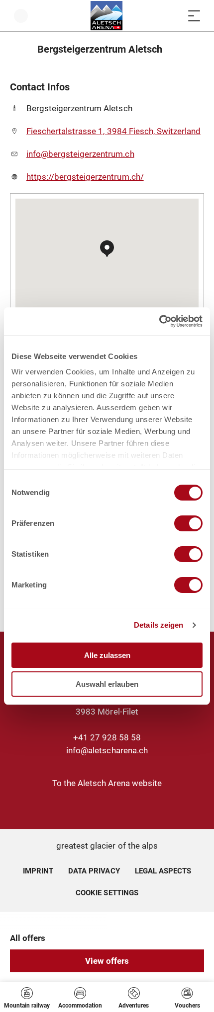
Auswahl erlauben (107, 684)
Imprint (38, 871)
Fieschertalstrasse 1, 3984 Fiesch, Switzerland (113, 131)
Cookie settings (107, 891)
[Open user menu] (21, 15)
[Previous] (18, 49)
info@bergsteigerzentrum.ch (80, 154)
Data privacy (93, 871)
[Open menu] (194, 15)
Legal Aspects (163, 871)
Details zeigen (158, 625)
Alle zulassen (107, 655)
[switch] (188, 523)
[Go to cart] (174, 15)
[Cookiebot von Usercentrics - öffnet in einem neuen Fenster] (159, 321)
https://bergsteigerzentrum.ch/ (85, 177)
